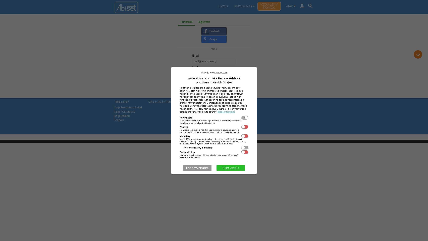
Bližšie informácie (226, 111)
